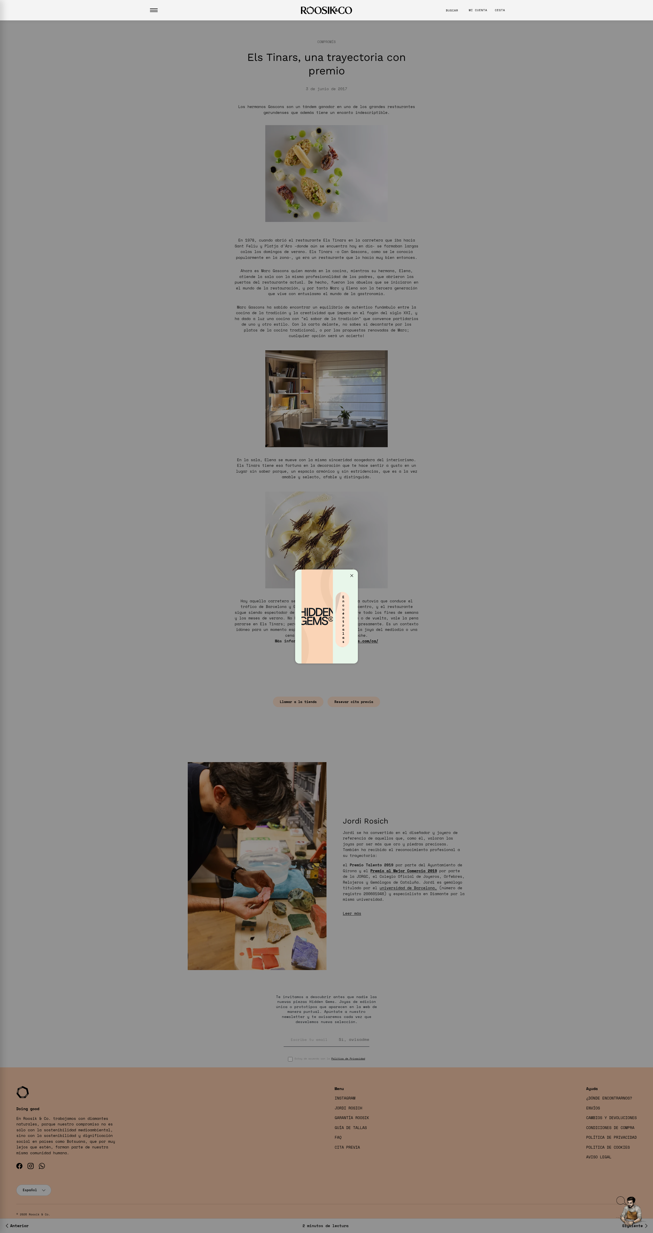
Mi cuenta (478, 10)
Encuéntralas (343, 619)
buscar (452, 10)
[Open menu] (154, 10)
